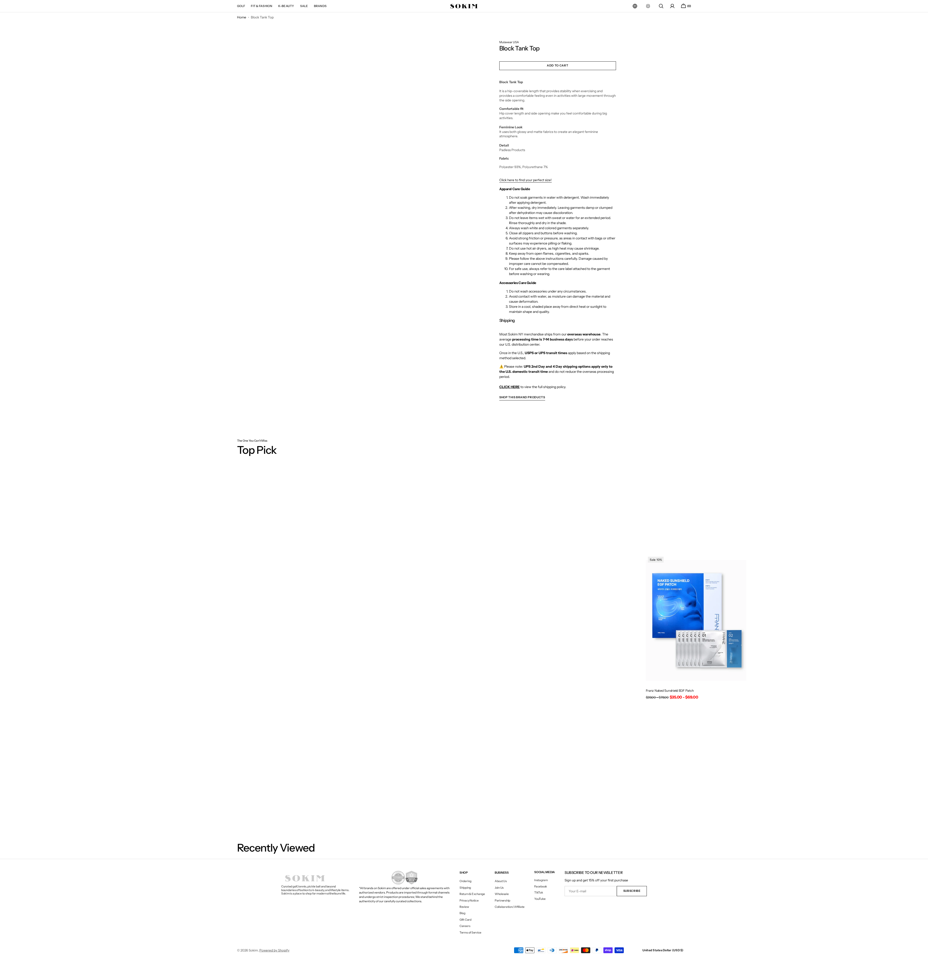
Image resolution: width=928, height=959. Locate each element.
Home (241, 17)
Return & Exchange (472, 894)
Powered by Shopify (274, 950)
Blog (462, 913)
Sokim (253, 950)
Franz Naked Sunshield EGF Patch (670, 690)
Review (464, 907)
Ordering (465, 881)
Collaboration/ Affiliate (510, 907)
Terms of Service (470, 932)
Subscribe (632, 891)
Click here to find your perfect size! (525, 180)
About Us (501, 881)
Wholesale (502, 894)
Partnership (502, 900)
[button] (635, 6)
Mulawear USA (509, 42)
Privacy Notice (469, 900)
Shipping (465, 887)
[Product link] (696, 629)
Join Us (499, 887)
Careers (465, 926)
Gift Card (465, 919)
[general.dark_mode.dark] (648, 6)
